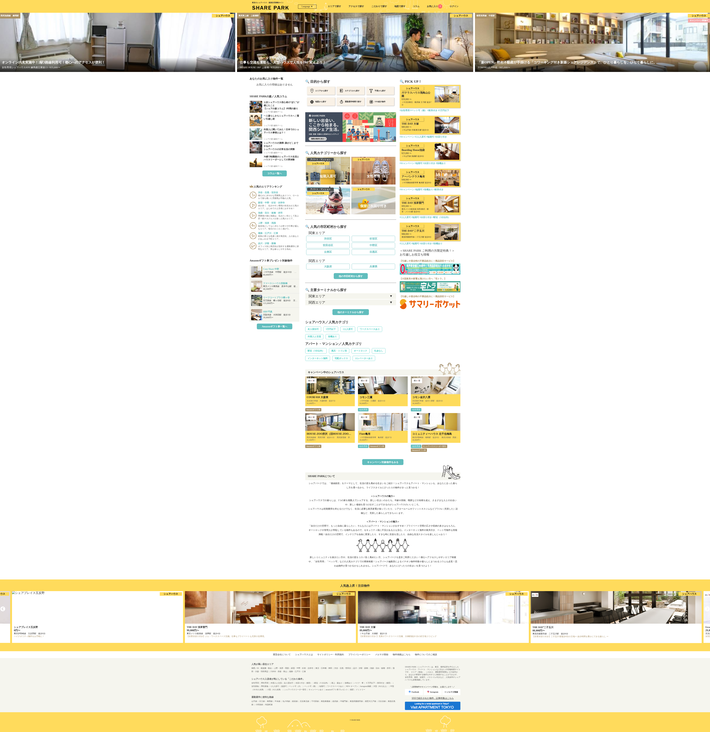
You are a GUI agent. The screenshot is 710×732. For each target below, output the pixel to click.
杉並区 (373, 238)
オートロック (360, 350)
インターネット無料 (318, 358)
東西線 (270, 701)
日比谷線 (382, 701)
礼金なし (378, 350)
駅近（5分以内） (316, 350)
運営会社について (282, 654)
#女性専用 (363, 410)
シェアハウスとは (304, 654)
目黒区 (373, 252)
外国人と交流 (314, 336)
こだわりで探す (379, 6)
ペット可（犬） (295, 686)
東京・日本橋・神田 (323, 668)
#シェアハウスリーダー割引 (434, 446)
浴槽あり (332, 336)
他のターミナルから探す (350, 312)
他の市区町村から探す (351, 276)
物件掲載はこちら (401, 654)
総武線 (335, 701)
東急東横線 (325, 701)
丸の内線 (286, 701)
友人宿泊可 (313, 329)
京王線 (262, 701)
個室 (352, 690)
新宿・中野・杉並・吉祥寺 (302, 668)
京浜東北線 (304, 701)
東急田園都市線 (356, 701)
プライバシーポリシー (359, 654)
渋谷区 (328, 238)
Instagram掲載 (365, 686)
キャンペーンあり (316, 690)
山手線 (254, 701)
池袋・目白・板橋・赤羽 (380, 668)
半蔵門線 (344, 701)
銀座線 (295, 701)
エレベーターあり (364, 358)
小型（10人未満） (274, 690)
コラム (416, 6)
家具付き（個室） (384, 683)
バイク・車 (359, 683)
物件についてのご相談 (426, 654)
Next (707, 609)
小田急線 (259, 705)
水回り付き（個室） (303, 683)
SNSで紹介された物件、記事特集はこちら (433, 698)
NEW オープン (352, 686)
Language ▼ (307, 6)
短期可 (322, 686)
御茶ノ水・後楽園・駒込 (261, 668)
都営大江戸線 (370, 701)
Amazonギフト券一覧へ (274, 326)
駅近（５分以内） (321, 683)
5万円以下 (331, 329)
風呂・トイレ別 (339, 350)
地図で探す (399, 6)
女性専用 (255, 683)
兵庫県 (373, 266)
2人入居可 (348, 329)
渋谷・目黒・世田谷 (342, 668)
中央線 (277, 701)
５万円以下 (370, 683)
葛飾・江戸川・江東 (297, 671)
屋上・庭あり (336, 683)
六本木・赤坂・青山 (278, 671)
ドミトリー (360, 690)
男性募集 (264, 686)
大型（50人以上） (380, 686)
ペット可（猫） (310, 686)
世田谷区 (328, 245)
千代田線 (315, 701)
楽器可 (284, 686)
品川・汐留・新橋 (360, 668)
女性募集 (255, 686)
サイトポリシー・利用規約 (330, 654)
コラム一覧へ (274, 173)
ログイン (454, 6)
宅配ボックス (341, 358)
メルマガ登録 (381, 654)
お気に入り (434, 6)
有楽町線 (269, 705)
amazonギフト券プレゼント (337, 690)
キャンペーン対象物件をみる (382, 462)
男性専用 (264, 683)
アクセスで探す (356, 6)
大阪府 (328, 266)
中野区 (373, 245)
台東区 (328, 252)
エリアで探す (334, 6)
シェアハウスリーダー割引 (295, 690)
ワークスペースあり (370, 329)
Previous (3, 609)
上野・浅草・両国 (281, 668)
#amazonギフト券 (313, 410)
